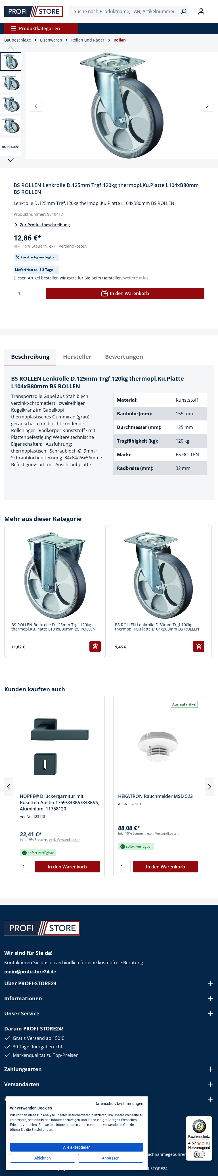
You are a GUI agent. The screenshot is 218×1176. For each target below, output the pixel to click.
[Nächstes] (207, 105)
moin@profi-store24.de (30, 971)
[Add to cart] (95, 646)
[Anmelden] (201, 11)
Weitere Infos (135, 278)
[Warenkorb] (211, 11)
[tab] (30, 357)
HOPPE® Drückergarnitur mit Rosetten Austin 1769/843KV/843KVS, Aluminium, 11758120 (59, 802)
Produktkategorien (39, 28)
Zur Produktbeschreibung (45, 224)
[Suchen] (183, 11)
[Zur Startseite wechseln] (33, 11)
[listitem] (55, 591)
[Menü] (209, 1119)
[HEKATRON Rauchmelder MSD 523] (158, 747)
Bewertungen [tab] (124, 356)
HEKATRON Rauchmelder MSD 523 (155, 796)
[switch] (199, 1154)
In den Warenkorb (129, 293)
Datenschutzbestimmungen (119, 1103)
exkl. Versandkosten (68, 246)
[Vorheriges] (35, 105)
